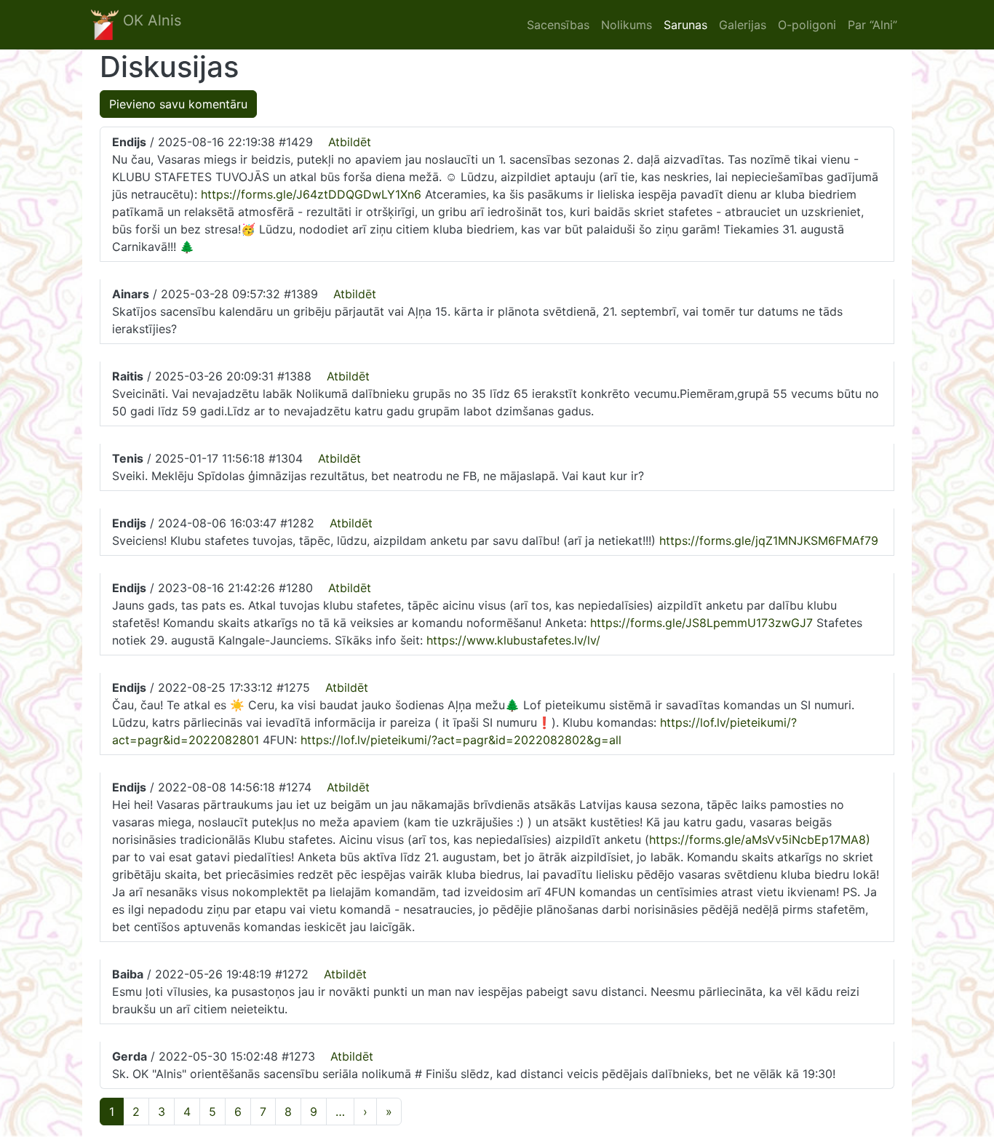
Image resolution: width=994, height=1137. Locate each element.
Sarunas (685, 24)
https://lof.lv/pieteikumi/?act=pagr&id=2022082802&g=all (461, 740)
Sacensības (558, 24)
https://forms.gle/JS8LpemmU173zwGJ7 (701, 622)
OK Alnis (150, 20)
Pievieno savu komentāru (178, 104)
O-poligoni (807, 24)
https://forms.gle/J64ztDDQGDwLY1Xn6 (311, 194)
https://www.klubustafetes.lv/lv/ (513, 640)
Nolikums (626, 24)
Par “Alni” (872, 24)
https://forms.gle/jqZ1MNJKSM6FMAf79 (768, 540)
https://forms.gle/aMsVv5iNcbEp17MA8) (759, 839)
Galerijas (742, 24)
